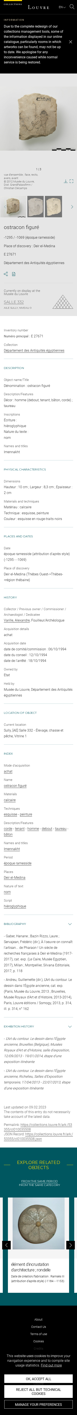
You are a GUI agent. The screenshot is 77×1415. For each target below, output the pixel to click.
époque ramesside (17, 863)
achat (8, 771)
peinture (26, 814)
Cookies (38, 1341)
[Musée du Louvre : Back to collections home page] (38, 7)
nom (7, 892)
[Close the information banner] (70, 41)
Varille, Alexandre (17, 620)
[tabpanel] (38, 1245)
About (38, 1319)
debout (47, 829)
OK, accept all (38, 1379)
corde (8, 829)
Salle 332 (14, 302)
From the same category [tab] (39, 1185)
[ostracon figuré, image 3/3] (53, 206)
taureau (61, 829)
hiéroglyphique (15, 906)
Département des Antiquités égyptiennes (34, 350)
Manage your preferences (38, 1405)
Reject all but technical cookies (38, 1392)
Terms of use (38, 1334)
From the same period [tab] (39, 1181)
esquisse (10, 814)
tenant (20, 829)
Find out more (51, 1365)
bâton (8, 834)
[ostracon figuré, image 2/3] (35, 206)
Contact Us (38, 1326)
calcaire (10, 800)
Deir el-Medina (14, 878)
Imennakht (12, 849)
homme (33, 829)
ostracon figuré (15, 786)
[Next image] (70, 206)
